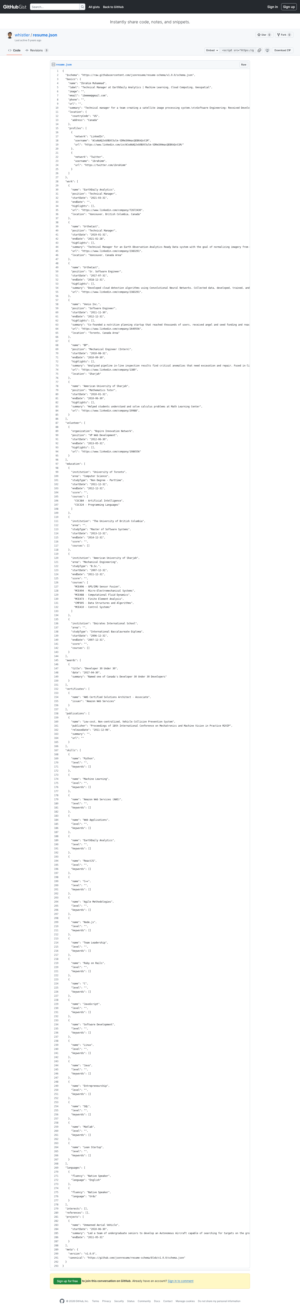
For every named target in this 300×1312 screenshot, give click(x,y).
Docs (157, 1301)
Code (16, 50)
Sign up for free (67, 1281)
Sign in (272, 7)
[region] (150, 668)
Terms (95, 1301)
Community (144, 1301)
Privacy (106, 1301)
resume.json (45, 35)
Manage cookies (185, 1301)
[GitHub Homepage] (62, 1301)
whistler (22, 35)
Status (130, 1301)
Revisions (38, 50)
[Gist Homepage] (15, 6)
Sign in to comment (180, 1281)
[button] (259, 50)
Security (119, 1301)
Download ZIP (282, 50)
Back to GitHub (113, 7)
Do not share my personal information (219, 1301)
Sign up (289, 7)
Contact (167, 1301)
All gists (94, 7)
